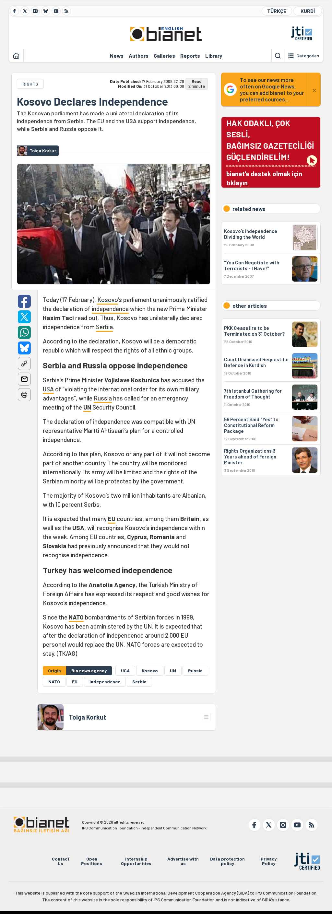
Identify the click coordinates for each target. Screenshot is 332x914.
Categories (307, 55)
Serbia (104, 326)
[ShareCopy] (24, 363)
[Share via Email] (24, 379)
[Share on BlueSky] (24, 347)
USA (48, 389)
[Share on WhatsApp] (24, 332)
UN (87, 407)
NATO (76, 617)
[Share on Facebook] (24, 301)
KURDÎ (308, 11)
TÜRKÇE (277, 11)
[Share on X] (24, 316)
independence (110, 308)
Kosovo (107, 299)
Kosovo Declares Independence (92, 101)
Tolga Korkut (87, 717)
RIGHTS (30, 84)
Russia (103, 398)
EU (111, 518)
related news (248, 208)
